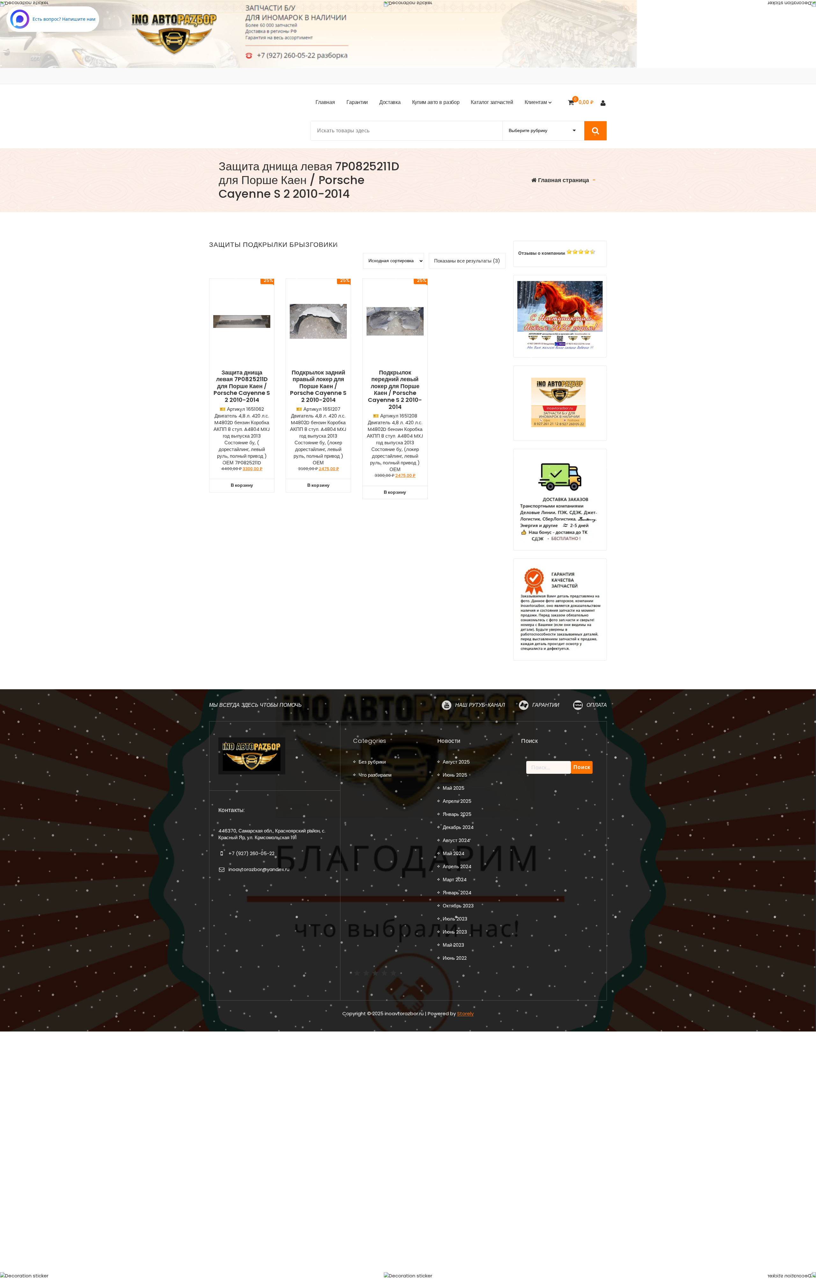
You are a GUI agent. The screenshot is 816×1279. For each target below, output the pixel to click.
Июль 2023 (455, 918)
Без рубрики (372, 761)
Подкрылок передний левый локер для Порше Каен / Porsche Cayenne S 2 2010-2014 (395, 389)
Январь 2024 (457, 892)
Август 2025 (456, 761)
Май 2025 (453, 788)
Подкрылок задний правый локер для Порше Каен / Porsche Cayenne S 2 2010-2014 (318, 386)
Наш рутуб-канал (480, 705)
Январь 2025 (457, 814)
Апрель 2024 (457, 866)
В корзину (242, 485)
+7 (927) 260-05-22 (251, 853)
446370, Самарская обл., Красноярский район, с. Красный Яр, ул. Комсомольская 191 (271, 833)
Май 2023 (453, 945)
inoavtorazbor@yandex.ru (259, 869)
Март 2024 (455, 879)
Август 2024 (456, 840)
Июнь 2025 (455, 775)
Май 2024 (453, 853)
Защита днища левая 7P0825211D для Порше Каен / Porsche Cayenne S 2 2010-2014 (242, 386)
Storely (465, 1013)
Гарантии (545, 705)
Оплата (596, 705)
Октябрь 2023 (458, 905)
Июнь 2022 (455, 958)
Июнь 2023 (455, 931)
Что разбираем (375, 775)
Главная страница (563, 180)
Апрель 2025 (457, 801)
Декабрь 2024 (458, 827)
